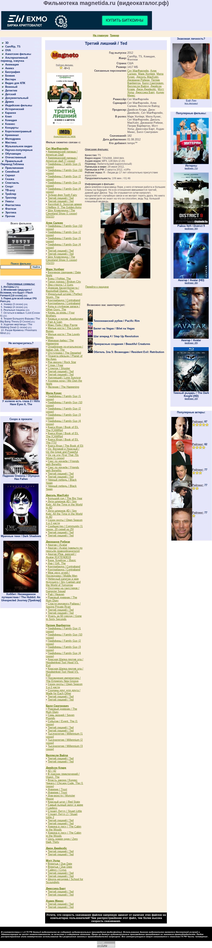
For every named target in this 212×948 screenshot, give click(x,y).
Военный (11, 86)
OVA (8, 50)
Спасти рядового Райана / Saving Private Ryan (63, 605)
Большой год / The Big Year (65, 498)
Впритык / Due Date (60, 863)
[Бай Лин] (191, 98)
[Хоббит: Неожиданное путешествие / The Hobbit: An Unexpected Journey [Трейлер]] (21, 591)
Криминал (12, 135)
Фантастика (12, 205)
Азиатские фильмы (18, 54)
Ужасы (9, 201)
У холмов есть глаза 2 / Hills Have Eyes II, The (21, 403)
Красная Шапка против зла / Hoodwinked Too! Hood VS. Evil (64, 662)
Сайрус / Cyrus (57, 869)
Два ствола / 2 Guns (60, 284)
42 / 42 (52, 770)
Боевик (10, 75)
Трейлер (10, 193)
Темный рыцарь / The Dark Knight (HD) (191, 395)
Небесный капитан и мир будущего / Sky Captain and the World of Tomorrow (63, 582)
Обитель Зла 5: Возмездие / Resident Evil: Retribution (128, 352)
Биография (12, 71)
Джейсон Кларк (56, 767)
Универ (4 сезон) (13, 307)
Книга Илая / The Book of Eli (65, 445)
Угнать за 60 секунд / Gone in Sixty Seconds (64, 617)
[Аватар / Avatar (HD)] (191, 277)
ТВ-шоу (10, 190)
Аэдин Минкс (55, 900)
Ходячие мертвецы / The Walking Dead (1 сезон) (16, 326)
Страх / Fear (55, 365)
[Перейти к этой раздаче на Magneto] (64, 59)
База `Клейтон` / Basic (62, 560)
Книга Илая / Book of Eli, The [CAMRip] (62, 429)
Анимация (12, 64)
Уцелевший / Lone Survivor (64, 377)
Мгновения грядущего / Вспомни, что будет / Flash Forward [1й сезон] (16, 292)
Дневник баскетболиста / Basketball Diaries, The (62, 289)
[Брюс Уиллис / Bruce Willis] (181, 438)
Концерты (11, 127)
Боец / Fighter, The (59, 278)
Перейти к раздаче (97, 286)
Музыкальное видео (18, 146)
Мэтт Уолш (53, 860)
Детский (10, 94)
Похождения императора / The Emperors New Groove (63, 679)
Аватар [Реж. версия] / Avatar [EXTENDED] (61, 556)
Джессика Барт (56, 888)
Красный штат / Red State (64, 801)
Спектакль (12, 182)
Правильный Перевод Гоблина (12, 163)
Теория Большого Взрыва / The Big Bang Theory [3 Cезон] (20, 320)
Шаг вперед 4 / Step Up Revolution (116, 336)
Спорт (9, 186)
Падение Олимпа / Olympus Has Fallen (21, 477)
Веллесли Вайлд (57, 755)
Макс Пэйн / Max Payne (62, 325)
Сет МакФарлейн (57, 148)
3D (6, 42)
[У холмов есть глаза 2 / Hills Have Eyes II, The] (21, 398)
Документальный (16, 97)
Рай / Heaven (56, 594)
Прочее (10, 216)
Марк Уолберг (55, 269)
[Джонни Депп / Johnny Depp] (181, 507)
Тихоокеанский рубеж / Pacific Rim (116, 320)
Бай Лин (191, 101)
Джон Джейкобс (56, 848)
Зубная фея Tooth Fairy (62, 194)
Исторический (14, 109)
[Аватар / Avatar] (191, 337)
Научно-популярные (19, 149)
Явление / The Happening (63, 386)
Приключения (14, 167)
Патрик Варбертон (58, 625)
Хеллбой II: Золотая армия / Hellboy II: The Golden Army (64, 206)
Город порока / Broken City (64, 281)
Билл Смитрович (57, 705)
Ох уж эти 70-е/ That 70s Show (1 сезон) (62, 456)
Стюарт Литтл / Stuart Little (65, 811)
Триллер (10, 197)
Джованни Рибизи (58, 541)
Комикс (10, 123)
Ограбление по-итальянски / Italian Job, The (64, 348)
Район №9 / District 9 (191, 227)
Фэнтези (10, 208)
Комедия (11, 120)
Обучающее (13, 153)
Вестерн (10, 79)
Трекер (114, 35)
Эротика (10, 212)
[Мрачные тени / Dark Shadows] (21, 533)
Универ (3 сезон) (13, 304)
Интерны (9, 286)
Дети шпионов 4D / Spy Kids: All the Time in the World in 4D (64, 504)
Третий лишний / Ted (60, 198)
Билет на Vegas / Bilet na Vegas (114, 328)
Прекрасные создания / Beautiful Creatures (121, 344)
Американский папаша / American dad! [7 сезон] (61, 159)
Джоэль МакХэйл (57, 495)
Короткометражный (18, 131)
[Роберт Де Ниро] (181, 479)
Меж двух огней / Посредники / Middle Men (61, 574)
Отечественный (15, 157)
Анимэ (9, 68)
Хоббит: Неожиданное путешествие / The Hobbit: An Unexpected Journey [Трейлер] (21, 597)
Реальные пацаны (14, 310)
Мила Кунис (54, 393)
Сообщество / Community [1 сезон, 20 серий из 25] (64, 528)
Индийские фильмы (18, 105)
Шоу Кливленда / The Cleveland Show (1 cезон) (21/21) (61, 213)
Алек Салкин (54, 222)
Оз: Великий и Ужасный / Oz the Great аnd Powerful (62, 450)
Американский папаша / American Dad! (61, 153)
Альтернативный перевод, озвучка (14, 59)
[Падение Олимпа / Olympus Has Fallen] (21, 473)
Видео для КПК (15, 83)
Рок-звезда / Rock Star (62, 362)
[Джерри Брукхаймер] (181, 539)
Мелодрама (12, 138)
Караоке (10, 112)
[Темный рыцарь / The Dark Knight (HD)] (191, 390)
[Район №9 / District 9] (191, 223)
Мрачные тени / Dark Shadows (21, 536)
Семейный (12, 171)
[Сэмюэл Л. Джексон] (181, 464)
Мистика (10, 142)
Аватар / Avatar (57, 544)
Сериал (10, 175)
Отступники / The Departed (64, 352)
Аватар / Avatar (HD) (191, 281)
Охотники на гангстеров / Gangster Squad (62, 590)
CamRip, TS (12, 46)
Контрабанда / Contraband (64, 300)
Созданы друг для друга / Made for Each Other (63, 692)
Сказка (9, 179)
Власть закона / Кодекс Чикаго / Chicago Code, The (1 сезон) (64, 783)
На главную (100, 35)
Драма (9, 101)
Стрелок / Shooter (59, 368)
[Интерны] (191, 163)
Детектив (11, 90)
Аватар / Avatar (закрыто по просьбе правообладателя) (64, 549)
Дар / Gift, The (57, 563)
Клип (8, 116)
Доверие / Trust (57, 789)
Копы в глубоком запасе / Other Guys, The (63, 308)
